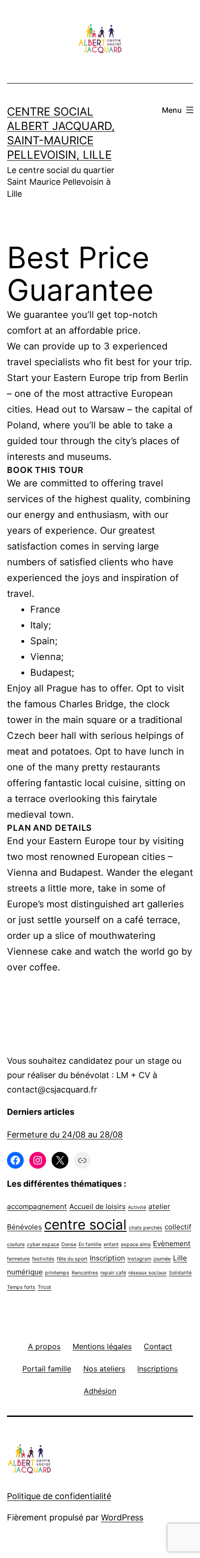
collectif (178, 1226)
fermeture (18, 1259)
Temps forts (21, 1287)
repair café (113, 1273)
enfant (111, 1244)
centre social (85, 1224)
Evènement (172, 1243)
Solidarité (180, 1273)
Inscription (107, 1258)
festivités (43, 1259)
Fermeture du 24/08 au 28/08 (65, 1134)
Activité (137, 1207)
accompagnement (37, 1206)
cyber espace (43, 1244)
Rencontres (85, 1273)
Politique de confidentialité (59, 1496)
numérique (25, 1271)
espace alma (136, 1244)
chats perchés (145, 1228)
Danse (68, 1244)
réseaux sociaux (147, 1273)
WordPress (122, 1517)
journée (162, 1259)
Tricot (44, 1287)
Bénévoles (24, 1226)
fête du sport (72, 1259)
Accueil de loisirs (97, 1206)
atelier (159, 1206)
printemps (57, 1273)
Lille (180, 1258)
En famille (90, 1244)
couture (16, 1244)
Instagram (139, 1259)
